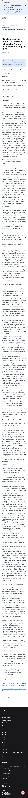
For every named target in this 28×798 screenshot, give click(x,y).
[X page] (6, 752)
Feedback (4, 762)
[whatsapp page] (3, 756)
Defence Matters (6, 720)
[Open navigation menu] (25, 17)
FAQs (3, 728)
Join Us (4, 725)
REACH (4, 778)
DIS (3, 740)
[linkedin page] (18, 752)
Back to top (7, 697)
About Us (4, 715)
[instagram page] (10, 752)
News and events (11, 25)
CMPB (3, 745)
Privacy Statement (6, 773)
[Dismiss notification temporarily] (25, 6)
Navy (3, 734)
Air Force (4, 737)
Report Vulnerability (7, 771)
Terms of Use (5, 776)
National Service (6, 723)
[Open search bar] (21, 17)
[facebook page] (3, 752)
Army (3, 732)
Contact (4, 760)
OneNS (3, 742)
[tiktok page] (22, 752)
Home (3, 25)
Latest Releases (6, 27)
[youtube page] (14, 752)
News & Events (6, 717)
